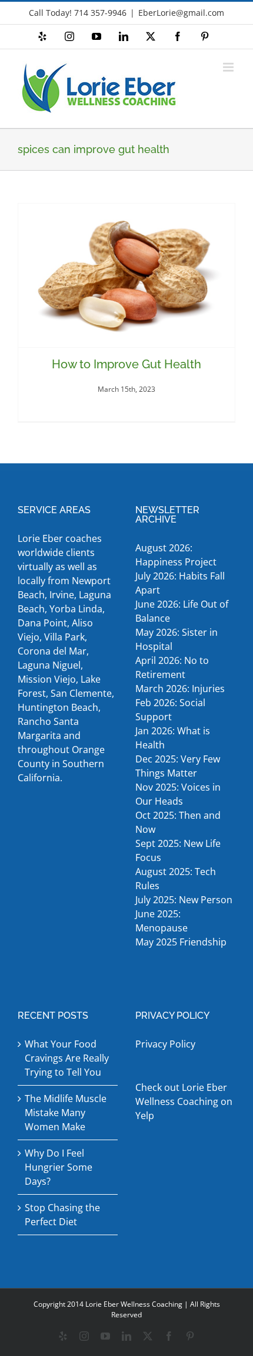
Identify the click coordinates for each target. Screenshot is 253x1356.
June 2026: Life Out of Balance (181, 611)
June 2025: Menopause (162, 920)
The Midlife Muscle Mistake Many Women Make (65, 1112)
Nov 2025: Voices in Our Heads (178, 794)
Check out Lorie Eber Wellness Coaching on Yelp (183, 1101)
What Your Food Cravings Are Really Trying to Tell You (67, 1058)
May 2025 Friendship (181, 941)
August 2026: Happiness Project (176, 554)
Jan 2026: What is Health (172, 737)
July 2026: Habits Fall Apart (180, 582)
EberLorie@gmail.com (181, 12)
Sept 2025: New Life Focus (178, 850)
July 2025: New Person (183, 899)
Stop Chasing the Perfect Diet (62, 1214)
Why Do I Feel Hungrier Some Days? (58, 1167)
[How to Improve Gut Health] (126, 275)
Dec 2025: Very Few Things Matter (177, 765)
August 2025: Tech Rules (175, 878)
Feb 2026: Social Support (170, 709)
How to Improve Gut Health (126, 364)
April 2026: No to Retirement (172, 667)
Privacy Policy (165, 1044)
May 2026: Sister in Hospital (176, 639)
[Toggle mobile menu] (229, 67)
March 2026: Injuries (180, 688)
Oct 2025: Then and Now (178, 822)
